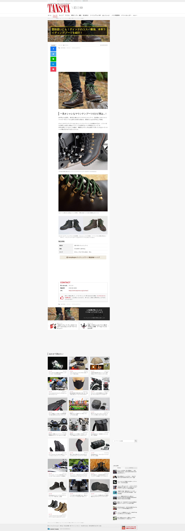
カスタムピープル (69, 0)
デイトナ (68, 47)
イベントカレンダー (126, 15)
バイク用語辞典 (116, 15)
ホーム (49, 15)
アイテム (67, 15)
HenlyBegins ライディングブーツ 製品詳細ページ (83, 257)
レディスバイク (61, 0)
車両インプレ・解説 (76, 15)
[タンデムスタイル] (59, 8)
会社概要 (67, 525)
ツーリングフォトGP (95, 15)
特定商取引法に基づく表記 (95, 525)
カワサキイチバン (77, 0)
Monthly (131, 467)
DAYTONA (63, 47)
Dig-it (62, 525)
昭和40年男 (85, 0)
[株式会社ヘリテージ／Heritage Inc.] (53, 529)
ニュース (55, 15)
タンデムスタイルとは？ (54, 525)
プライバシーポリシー (76, 525)
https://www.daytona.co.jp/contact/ (78, 290)
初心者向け (86, 15)
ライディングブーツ (76, 47)
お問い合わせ (85, 525)
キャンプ (61, 15)
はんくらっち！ (106, 15)
